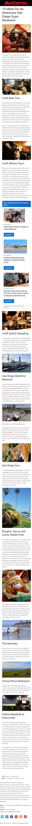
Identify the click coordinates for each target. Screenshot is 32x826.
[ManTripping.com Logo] (16, 3)
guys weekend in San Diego (14, 470)
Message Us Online (14, 811)
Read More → (9, 234)
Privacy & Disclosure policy (20, 823)
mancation (24, 122)
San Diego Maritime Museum (13, 388)
